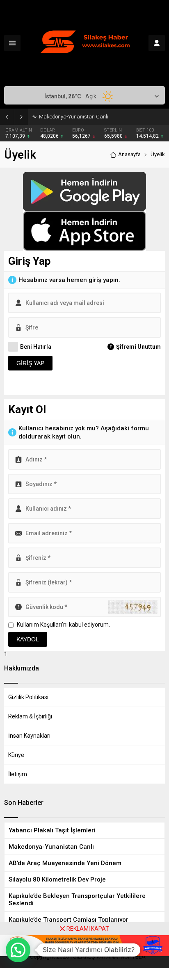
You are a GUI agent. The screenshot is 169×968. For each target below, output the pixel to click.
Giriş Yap (30, 363)
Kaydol (27, 639)
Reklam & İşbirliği (30, 716)
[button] (18, 950)
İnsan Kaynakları (29, 735)
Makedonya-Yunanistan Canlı (73, 117)
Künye (16, 755)
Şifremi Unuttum (138, 346)
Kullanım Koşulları (39, 624)
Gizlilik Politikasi (28, 697)
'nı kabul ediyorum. (63, 624)
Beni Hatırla (35, 346)
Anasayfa (129, 154)
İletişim (17, 774)
